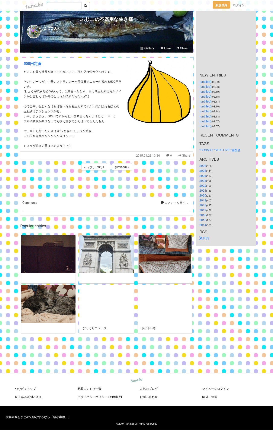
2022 (202, 185)
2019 (202, 200)
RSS (205, 238)
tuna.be (136, 380)
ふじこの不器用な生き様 (106, 18)
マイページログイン (215, 388)
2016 (202, 215)
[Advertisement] (106, 182)
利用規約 (116, 397)
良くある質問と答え (28, 397)
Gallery (149, 48)
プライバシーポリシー (92, 397)
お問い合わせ (149, 397)
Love (167, 48)
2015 (202, 220)
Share (183, 48)
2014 (202, 225)
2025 (202, 170)
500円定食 (33, 63)
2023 (202, 180)
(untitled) (205, 81)
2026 (202, 165)
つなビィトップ (25, 388)
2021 (202, 190)
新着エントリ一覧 (89, 388)
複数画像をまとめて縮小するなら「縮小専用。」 (38, 417)
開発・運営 (209, 397)
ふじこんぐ (52, 28)
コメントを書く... (176, 202)
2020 (202, 195)
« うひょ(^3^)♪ (94, 167)
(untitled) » (122, 167)
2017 (202, 210)
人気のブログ (149, 388)
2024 (202, 175)
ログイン (239, 5)
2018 (202, 205)
